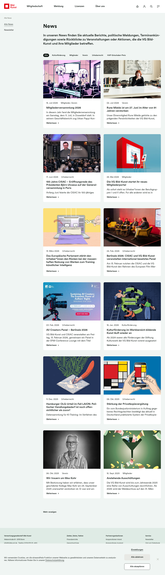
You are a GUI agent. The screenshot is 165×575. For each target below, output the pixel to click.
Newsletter (9, 30)
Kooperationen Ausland (114, 543)
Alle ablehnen (137, 557)
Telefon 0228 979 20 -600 (27, 543)
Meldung (58, 6)
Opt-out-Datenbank (152, 543)
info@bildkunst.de (10, 543)
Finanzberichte (72, 539)
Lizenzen (79, 6)
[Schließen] (158, 559)
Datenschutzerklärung (54, 560)
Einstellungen (137, 550)
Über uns (100, 6)
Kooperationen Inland (114, 539)
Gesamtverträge (73, 543)
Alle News (8, 18)
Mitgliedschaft (35, 6)
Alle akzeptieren (137, 567)
